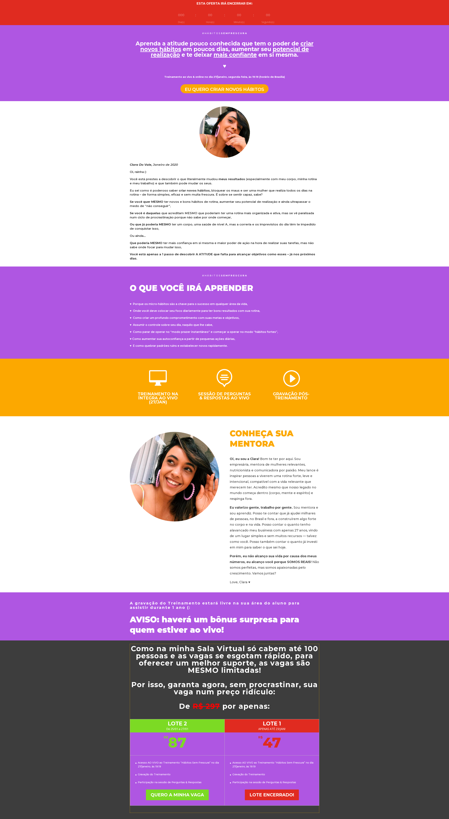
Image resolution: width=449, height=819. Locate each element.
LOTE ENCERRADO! (272, 794)
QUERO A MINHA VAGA (177, 794)
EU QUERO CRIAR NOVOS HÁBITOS (224, 89)
